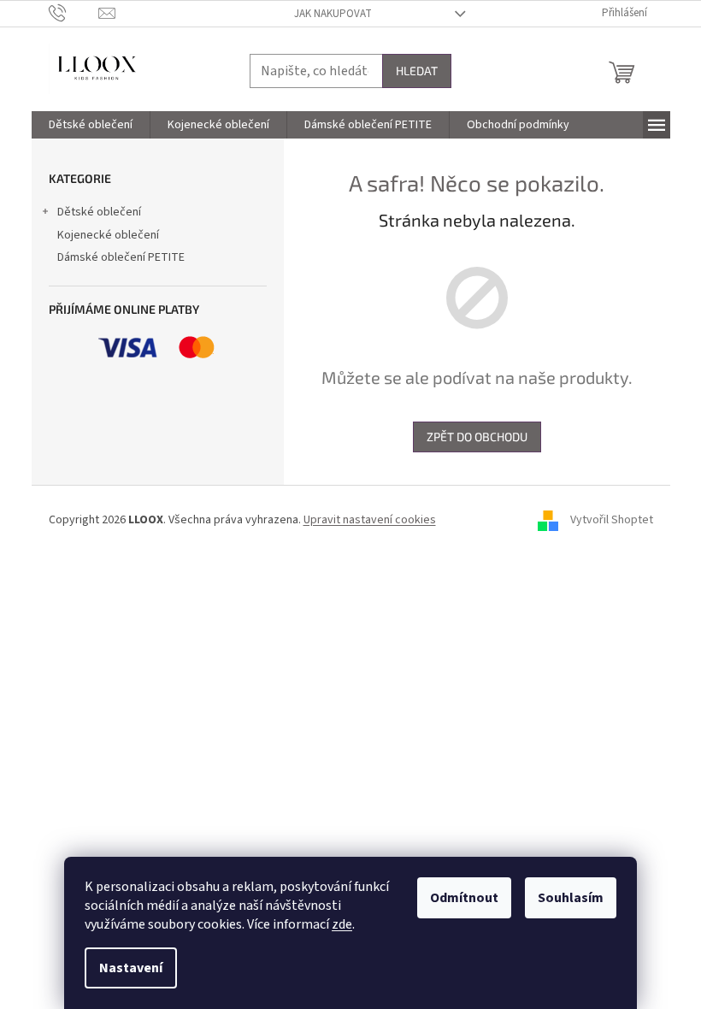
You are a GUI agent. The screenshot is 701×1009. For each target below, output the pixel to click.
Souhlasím (571, 897)
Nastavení (130, 968)
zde (342, 924)
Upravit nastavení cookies (369, 519)
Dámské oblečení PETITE (121, 257)
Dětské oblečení (99, 212)
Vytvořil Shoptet (611, 519)
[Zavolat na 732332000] (74, 13)
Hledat (417, 70)
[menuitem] (91, 125)
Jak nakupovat (333, 13)
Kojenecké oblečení (108, 235)
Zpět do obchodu (477, 436)
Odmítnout (464, 897)
